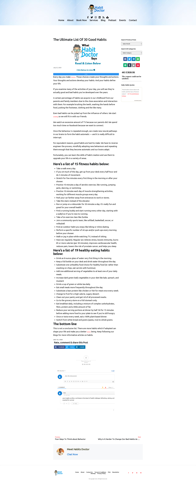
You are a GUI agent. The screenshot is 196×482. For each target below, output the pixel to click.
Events (122, 20)
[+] (86, 381)
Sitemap (93, 473)
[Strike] (72, 381)
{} (84, 381)
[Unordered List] (76, 381)
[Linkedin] (99, 17)
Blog (103, 20)
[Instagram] (96, 17)
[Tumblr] (129, 65)
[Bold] (65, 381)
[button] (59, 347)
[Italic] (67, 381)
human (89, 332)
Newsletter (115, 472)
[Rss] (103, 17)
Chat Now (72, 454)
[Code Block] (80, 381)
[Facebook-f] (88, 17)
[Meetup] (138, 65)
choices (73, 77)
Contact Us (89, 472)
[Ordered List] (74, 381)
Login (113, 371)
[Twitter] (92, 17)
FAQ (109, 472)
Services (94, 20)
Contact (133, 20)
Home (61, 20)
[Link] (82, 381)
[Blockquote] (78, 381)
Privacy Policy (101, 473)
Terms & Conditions (100, 472)
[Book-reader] (107, 17)
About (70, 20)
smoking (55, 116)
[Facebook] (125, 59)
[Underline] (69, 381)
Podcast (112, 20)
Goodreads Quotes (137, 100)
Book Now (81, 20)
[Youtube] (140, 472)
